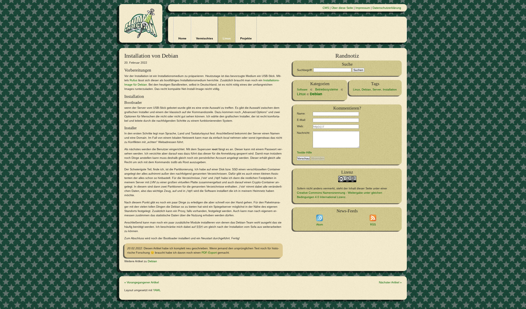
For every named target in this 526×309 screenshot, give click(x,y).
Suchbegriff (304, 70)
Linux (227, 38)
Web (300, 126)
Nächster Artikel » (390, 282)
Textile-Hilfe (304, 152)
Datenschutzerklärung (387, 7)
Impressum (362, 7)
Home (182, 38)
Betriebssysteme (326, 89)
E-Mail (301, 119)
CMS (326, 7)
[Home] (140, 23)
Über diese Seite (342, 7)
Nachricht (303, 132)
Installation (390, 89)
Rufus (133, 80)
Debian (152, 261)
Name (301, 113)
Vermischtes (204, 38)
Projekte (246, 38)
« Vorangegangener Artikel (141, 282)
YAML (157, 290)
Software (302, 89)
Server (377, 89)
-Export (209, 252)
